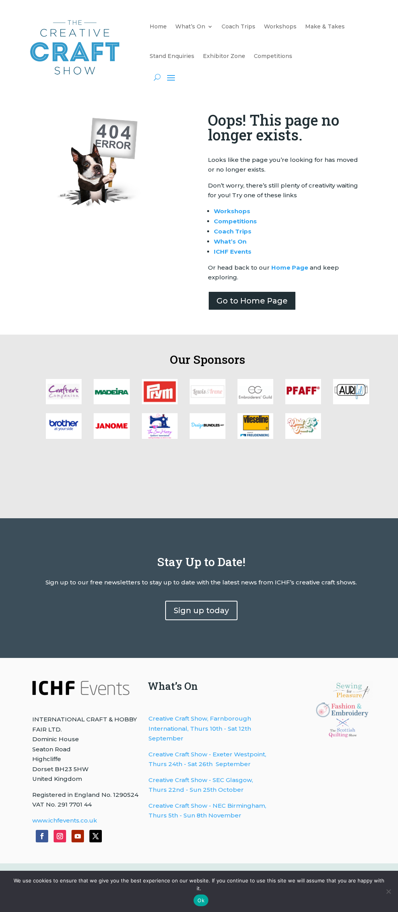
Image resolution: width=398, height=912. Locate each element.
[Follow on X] (95, 836)
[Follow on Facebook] (42, 836)
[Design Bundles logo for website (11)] (303, 436)
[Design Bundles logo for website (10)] (64, 402)
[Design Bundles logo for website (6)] (255, 402)
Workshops (280, 26)
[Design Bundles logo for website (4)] (351, 402)
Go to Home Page (252, 300)
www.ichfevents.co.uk (64, 820)
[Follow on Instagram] (60, 836)
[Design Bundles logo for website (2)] (111, 436)
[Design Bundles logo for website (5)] (303, 402)
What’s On (190, 26)
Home (158, 26)
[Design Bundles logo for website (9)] (111, 402)
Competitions (273, 56)
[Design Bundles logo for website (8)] (160, 402)
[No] (388, 891)
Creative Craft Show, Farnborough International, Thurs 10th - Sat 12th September (199, 728)
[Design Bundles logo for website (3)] (64, 436)
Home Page (289, 267)
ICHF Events (232, 251)
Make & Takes (325, 26)
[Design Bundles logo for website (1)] (160, 436)
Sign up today (201, 610)
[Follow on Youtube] (78, 836)
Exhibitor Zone (224, 56)
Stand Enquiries (172, 56)
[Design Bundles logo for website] (207, 436)
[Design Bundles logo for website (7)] (207, 402)
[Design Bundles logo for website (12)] (255, 436)
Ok (200, 900)
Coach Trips (238, 26)
